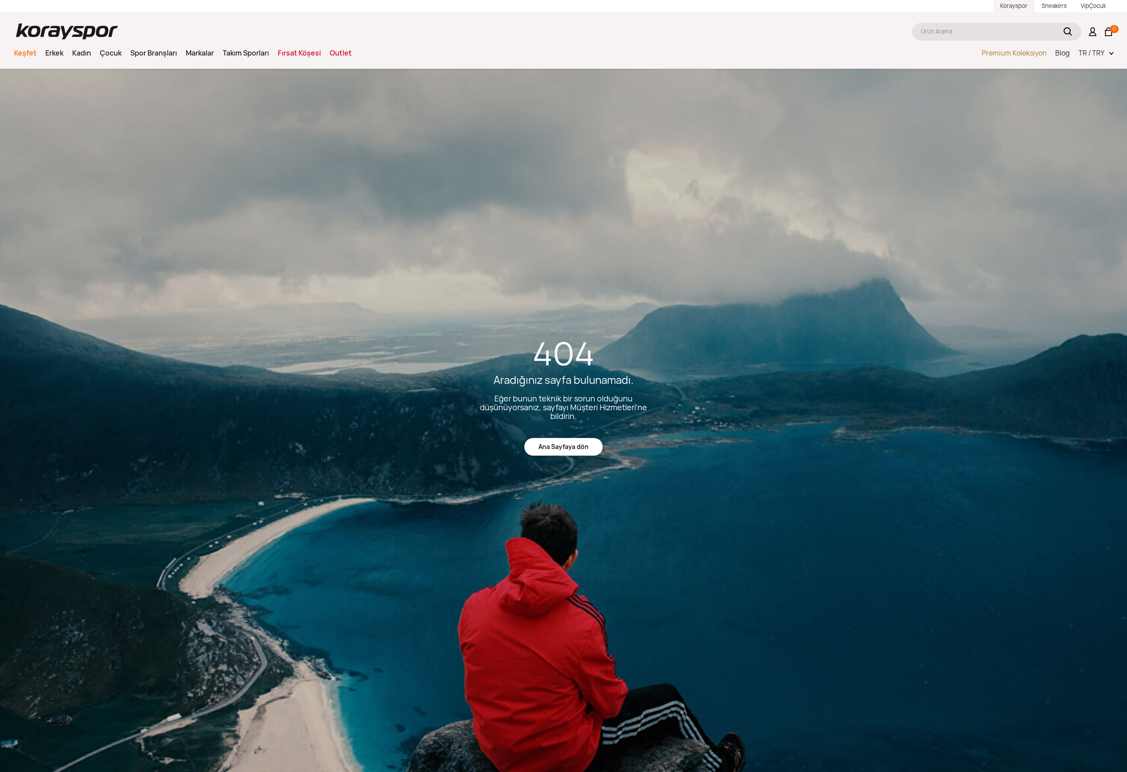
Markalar (200, 53)
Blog (1062, 53)
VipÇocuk (1093, 6)
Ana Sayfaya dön (563, 446)
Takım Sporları (246, 53)
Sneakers (1054, 6)
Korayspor (1014, 6)
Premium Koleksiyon (1014, 53)
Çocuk (111, 53)
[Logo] (67, 31)
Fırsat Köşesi (299, 53)
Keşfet (25, 53)
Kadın (81, 53)
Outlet (341, 53)
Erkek (54, 53)
